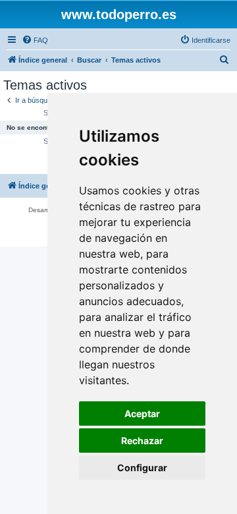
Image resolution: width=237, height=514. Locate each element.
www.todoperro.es (118, 14)
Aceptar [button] (142, 413)
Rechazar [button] (142, 440)
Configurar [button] (142, 467)
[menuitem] (35, 40)
